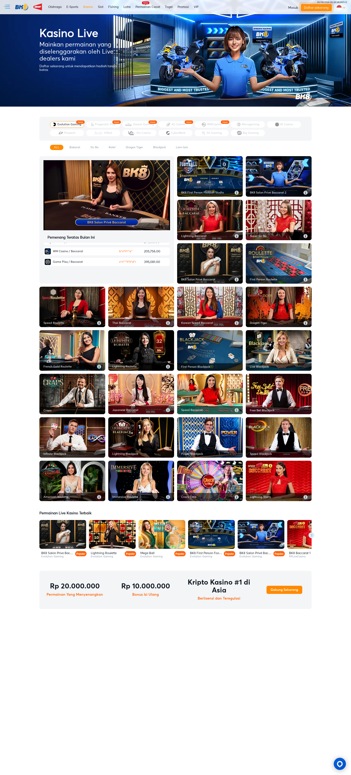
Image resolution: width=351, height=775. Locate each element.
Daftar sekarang (316, 7)
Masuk (293, 7)
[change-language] (341, 7)
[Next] (311, 535)
